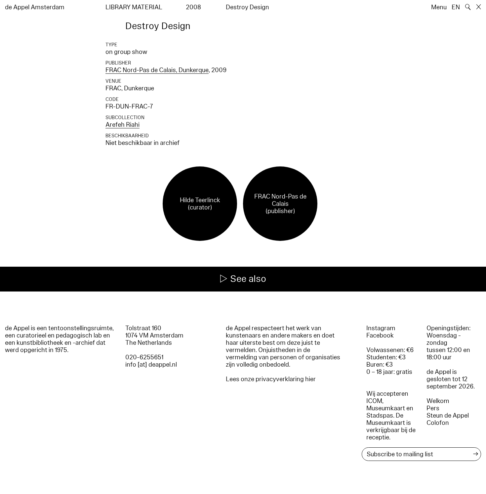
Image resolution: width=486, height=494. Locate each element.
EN (456, 7)
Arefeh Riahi (122, 124)
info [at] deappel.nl (151, 364)
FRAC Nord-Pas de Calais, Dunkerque (157, 70)
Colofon (437, 423)
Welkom (437, 401)
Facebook (380, 335)
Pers (432, 408)
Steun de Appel (447, 415)
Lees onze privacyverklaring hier (271, 379)
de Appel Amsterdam (34, 7)
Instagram (380, 328)
